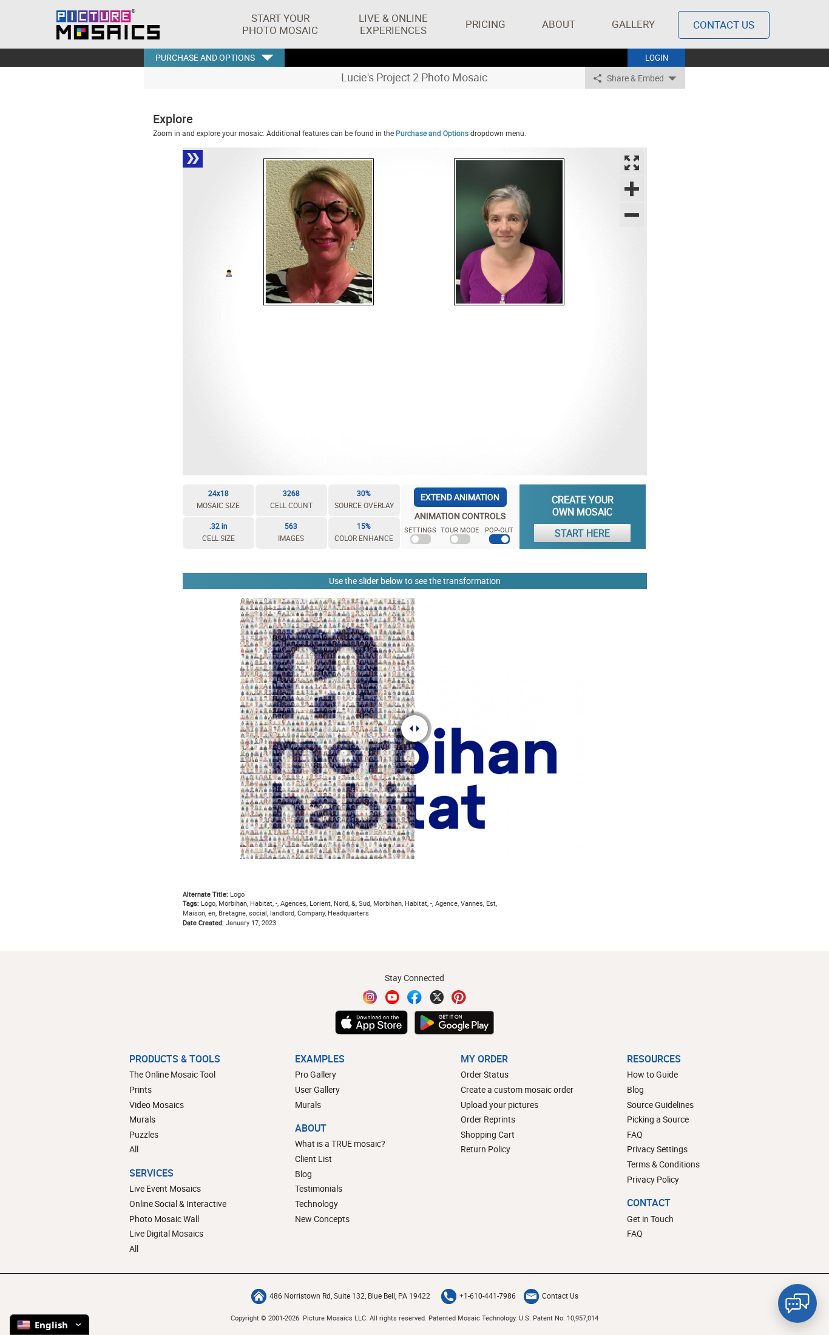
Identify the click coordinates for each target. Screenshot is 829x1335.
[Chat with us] (797, 1303)
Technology (316, 1203)
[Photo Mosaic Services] (108, 24)
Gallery (633, 24)
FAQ (635, 1134)
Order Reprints (488, 1119)
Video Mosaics (156, 1104)
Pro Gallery (315, 1074)
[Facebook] (414, 997)
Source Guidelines (660, 1104)
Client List (313, 1158)
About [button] (558, 24)
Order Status (485, 1074)
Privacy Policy (653, 1179)
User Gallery (317, 1089)
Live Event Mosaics (165, 1188)
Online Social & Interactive (177, 1203)
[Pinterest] (459, 997)
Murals (142, 1119)
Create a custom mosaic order (517, 1089)
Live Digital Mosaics (166, 1233)
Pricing (485, 24)
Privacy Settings (657, 1149)
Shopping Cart (488, 1134)
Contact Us (723, 25)
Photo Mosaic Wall (164, 1219)
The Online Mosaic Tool (172, 1074)
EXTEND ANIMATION (460, 497)
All (133, 1149)
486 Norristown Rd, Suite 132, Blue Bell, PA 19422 (349, 1295)
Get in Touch (650, 1219)
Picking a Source (658, 1119)
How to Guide (652, 1074)
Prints (140, 1089)
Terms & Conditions (663, 1164)
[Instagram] (370, 997)
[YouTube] (392, 997)
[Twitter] (437, 997)
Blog (303, 1174)
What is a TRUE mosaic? (340, 1143)
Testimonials (318, 1188)
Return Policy (485, 1149)
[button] (280, 24)
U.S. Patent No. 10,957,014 (558, 1317)
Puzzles (143, 1134)
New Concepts (322, 1219)
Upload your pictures (499, 1104)
